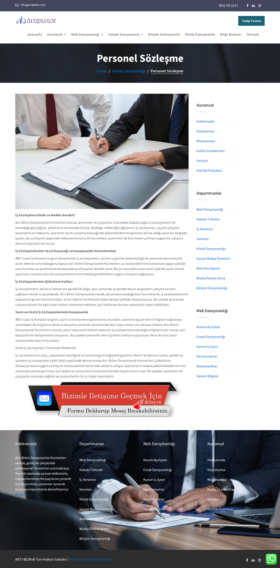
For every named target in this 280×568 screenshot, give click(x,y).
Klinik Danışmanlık (200, 34)
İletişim (253, 34)
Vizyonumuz (205, 131)
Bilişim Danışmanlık (164, 34)
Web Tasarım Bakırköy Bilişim (90, 559)
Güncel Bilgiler (207, 376)
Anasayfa (34, 34)
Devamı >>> (24, 494)
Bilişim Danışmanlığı (211, 288)
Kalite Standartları (210, 151)
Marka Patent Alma (210, 278)
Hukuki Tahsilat (208, 219)
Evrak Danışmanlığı (210, 336)
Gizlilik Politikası (209, 170)
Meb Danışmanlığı (85, 34)
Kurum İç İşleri (207, 346)
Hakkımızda (205, 121)
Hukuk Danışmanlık (124, 34)
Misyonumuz (205, 141)
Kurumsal (55, 34)
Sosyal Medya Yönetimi (213, 258)
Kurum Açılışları (208, 327)
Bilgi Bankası (231, 34)
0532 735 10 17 (228, 5)
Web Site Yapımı (208, 268)
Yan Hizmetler (207, 356)
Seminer (202, 239)
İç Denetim (204, 229)
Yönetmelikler (207, 366)
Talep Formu (251, 21)
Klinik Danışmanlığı (211, 248)
